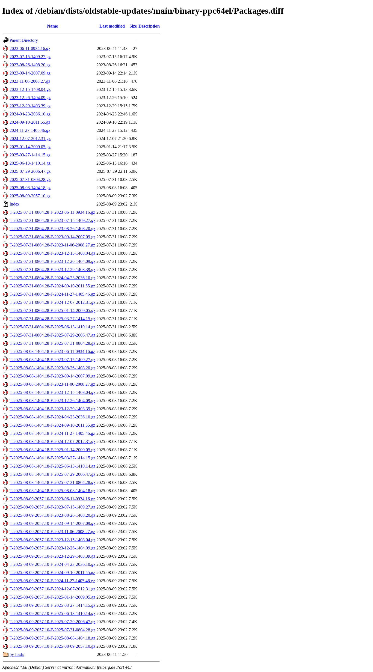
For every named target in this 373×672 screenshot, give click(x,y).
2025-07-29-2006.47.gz (30, 171)
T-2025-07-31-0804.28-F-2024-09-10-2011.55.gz (52, 286)
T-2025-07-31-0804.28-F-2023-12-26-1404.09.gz (52, 261)
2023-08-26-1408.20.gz (30, 65)
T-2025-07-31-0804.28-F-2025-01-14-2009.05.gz (52, 310)
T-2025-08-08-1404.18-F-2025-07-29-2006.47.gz (52, 474)
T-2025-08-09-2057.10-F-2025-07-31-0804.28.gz (52, 630)
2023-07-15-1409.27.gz (30, 56)
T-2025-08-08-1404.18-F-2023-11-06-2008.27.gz (52, 384)
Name (52, 26)
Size (133, 26)
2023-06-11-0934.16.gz (30, 48)
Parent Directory (24, 40)
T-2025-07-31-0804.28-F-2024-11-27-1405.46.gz (52, 294)
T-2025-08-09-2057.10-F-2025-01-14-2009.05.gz (52, 597)
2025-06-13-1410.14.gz (30, 163)
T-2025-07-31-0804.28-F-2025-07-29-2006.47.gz (52, 335)
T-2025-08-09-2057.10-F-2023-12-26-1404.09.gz (52, 548)
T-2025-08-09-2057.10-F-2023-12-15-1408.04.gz (52, 539)
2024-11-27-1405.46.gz (30, 130)
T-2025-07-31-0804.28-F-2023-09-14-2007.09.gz (52, 236)
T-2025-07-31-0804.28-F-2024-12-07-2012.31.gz (52, 302)
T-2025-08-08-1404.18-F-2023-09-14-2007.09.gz (52, 376)
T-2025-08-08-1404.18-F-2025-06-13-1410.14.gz (52, 466)
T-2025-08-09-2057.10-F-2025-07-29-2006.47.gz (52, 621)
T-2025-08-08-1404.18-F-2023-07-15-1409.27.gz (52, 359)
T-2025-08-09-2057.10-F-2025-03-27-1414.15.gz (52, 605)
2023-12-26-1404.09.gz (30, 97)
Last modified (112, 26)
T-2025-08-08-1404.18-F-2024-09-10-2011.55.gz (52, 425)
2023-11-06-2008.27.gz (30, 81)
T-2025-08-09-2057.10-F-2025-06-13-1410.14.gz (52, 613)
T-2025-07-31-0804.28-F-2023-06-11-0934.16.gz (52, 212)
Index (14, 204)
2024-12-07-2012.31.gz (30, 138)
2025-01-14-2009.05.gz (30, 146)
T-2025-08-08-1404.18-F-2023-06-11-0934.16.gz (52, 351)
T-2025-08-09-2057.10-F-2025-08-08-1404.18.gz (52, 638)
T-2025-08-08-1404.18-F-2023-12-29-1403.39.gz (52, 408)
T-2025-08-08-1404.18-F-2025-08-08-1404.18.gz (52, 490)
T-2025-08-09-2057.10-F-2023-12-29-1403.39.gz (52, 556)
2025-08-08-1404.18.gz (30, 187)
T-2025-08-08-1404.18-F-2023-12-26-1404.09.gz (52, 400)
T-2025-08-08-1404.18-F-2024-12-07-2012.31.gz (52, 441)
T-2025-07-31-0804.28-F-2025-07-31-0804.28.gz (52, 343)
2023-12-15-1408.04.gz (30, 89)
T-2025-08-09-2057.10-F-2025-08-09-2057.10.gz (52, 646)
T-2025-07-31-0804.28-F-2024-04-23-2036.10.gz (52, 277)
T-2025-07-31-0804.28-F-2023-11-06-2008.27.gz (52, 245)
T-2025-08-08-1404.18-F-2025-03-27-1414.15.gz (52, 458)
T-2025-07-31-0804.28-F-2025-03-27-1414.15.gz (52, 318)
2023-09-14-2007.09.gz (30, 73)
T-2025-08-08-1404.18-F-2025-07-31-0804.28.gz (52, 482)
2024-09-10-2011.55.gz (30, 122)
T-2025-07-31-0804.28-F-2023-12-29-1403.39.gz (52, 269)
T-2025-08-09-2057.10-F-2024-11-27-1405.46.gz (52, 580)
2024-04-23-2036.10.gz (30, 114)
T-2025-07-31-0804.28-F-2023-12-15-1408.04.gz (52, 253)
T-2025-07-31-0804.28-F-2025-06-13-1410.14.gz (52, 327)
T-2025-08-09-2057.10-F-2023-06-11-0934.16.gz (52, 498)
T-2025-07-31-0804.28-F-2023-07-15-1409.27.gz (52, 220)
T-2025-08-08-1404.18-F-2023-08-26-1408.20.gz (52, 367)
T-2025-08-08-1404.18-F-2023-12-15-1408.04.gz (52, 392)
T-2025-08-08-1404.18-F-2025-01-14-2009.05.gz (52, 449)
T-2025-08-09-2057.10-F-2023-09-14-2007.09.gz (52, 523)
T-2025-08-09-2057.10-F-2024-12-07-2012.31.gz (52, 589)
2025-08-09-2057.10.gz (30, 196)
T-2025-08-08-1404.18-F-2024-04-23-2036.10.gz (52, 417)
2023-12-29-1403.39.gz (30, 105)
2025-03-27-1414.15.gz (30, 155)
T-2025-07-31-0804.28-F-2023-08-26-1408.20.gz (52, 228)
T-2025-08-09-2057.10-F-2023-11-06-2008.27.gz (52, 531)
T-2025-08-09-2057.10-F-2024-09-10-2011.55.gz (52, 572)
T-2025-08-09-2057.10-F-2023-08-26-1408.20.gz (52, 515)
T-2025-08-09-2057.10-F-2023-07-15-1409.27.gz (52, 507)
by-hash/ (17, 654)
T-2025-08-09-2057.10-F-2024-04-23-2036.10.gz (52, 564)
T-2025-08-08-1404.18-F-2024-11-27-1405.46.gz (52, 433)
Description (149, 26)
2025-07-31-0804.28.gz (30, 179)
